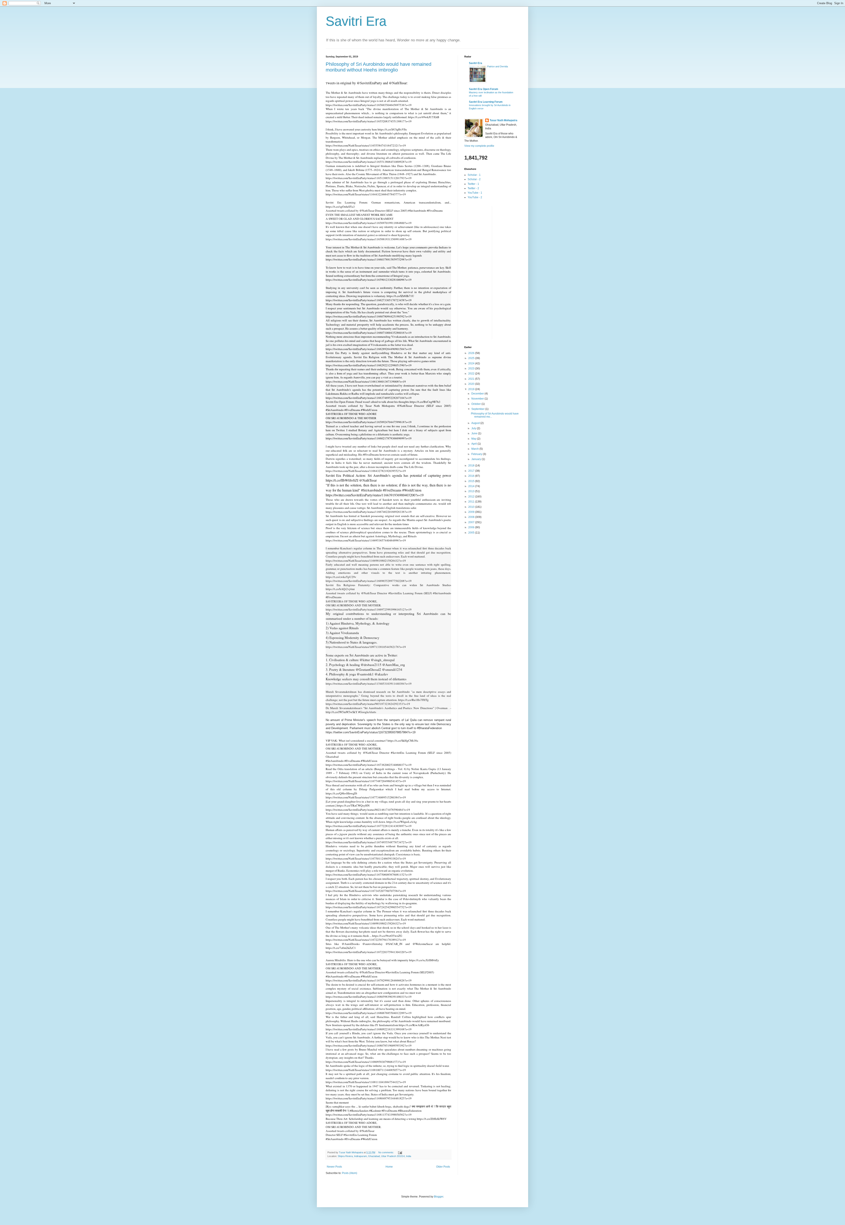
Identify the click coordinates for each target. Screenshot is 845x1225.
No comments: (386, 1152)
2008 (471, 517)
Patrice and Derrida (497, 66)
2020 (471, 383)
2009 (471, 511)
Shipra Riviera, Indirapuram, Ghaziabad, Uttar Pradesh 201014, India (374, 1156)
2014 (471, 486)
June (474, 433)
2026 (471, 353)
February (477, 454)
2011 (471, 501)
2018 (471, 465)
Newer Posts (334, 1166)
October (476, 403)
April (474, 443)
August (475, 423)
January (476, 459)
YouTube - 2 (475, 197)
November (478, 398)
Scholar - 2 (474, 179)
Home (389, 1166)
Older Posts (443, 1166)
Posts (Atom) (349, 1173)
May (474, 438)
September (478, 409)
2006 (471, 527)
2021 (471, 378)
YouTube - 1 (475, 192)
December (478, 393)
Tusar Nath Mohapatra (503, 120)
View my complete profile (479, 145)
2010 (471, 506)
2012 (471, 496)
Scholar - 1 (474, 174)
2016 (471, 475)
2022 (471, 373)
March (475, 448)
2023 (471, 368)
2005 (471, 532)
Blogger (438, 1196)
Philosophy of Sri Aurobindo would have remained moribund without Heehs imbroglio (378, 67)
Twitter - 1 (473, 183)
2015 (471, 481)
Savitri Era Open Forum (483, 89)
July (474, 428)
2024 (471, 363)
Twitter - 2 (473, 188)
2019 (471, 389)
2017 (471, 470)
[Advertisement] (482, 272)
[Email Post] (400, 1152)
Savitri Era (356, 21)
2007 (471, 522)
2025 (471, 358)
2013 (471, 491)
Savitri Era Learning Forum (486, 101)
